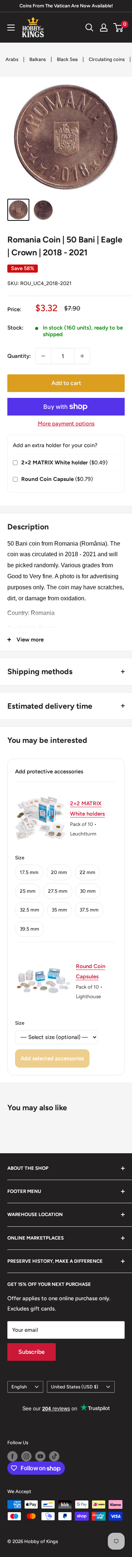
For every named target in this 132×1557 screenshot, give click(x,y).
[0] (118, 27)
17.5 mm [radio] (29, 872)
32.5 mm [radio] (29, 910)
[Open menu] (11, 27)
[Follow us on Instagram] (26, 1456)
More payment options (66, 423)
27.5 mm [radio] (57, 891)
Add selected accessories (52, 1058)
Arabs (12, 59)
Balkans (37, 59)
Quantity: (19, 356)
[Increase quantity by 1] (82, 356)
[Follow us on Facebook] (12, 1456)
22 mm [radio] (87, 872)
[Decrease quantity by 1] (43, 356)
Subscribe (31, 1351)
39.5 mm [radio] (29, 929)
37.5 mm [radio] (89, 910)
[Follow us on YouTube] (40, 1456)
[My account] (103, 28)
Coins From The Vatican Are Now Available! (66, 5)
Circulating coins (107, 59)
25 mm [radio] (28, 891)
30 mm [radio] (88, 891)
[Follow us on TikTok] (54, 1456)
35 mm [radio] (59, 910)
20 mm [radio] (59, 872)
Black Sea (67, 59)
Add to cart (66, 383)
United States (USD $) (74, 1386)
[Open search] (89, 28)
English (19, 1386)
